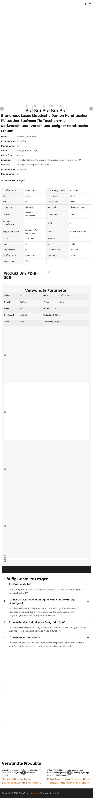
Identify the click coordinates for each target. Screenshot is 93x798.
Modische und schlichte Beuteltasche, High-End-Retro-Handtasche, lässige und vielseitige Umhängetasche (21, 780)
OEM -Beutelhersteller (44, 589)
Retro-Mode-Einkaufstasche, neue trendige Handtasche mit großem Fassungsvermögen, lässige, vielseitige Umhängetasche (68, 780)
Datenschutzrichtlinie (50, 793)
